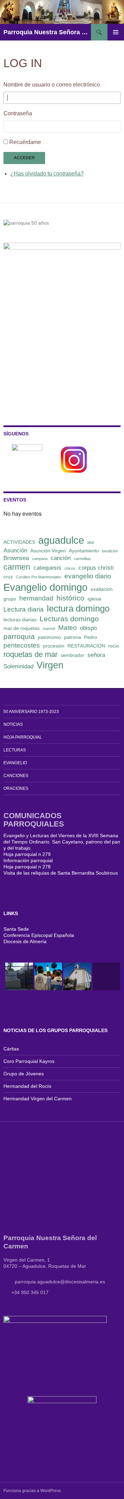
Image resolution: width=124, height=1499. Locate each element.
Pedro (90, 637)
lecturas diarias (20, 619)
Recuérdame (25, 142)
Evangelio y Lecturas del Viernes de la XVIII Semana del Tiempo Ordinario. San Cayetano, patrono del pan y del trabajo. (61, 842)
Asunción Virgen (48, 550)
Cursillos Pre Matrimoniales (38, 577)
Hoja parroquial (22, 737)
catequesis (47, 568)
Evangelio (15, 762)
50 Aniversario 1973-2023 (31, 711)
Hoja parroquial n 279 (27, 854)
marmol (49, 628)
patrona (72, 637)
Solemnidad (18, 666)
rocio (113, 646)
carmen (16, 566)
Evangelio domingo (45, 587)
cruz (8, 576)
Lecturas (14, 750)
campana (40, 559)
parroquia (19, 636)
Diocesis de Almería (24, 941)
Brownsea (16, 558)
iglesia (94, 599)
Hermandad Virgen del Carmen (37, 1098)
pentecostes (21, 645)
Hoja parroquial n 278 (27, 866)
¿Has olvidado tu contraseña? (47, 174)
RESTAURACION (86, 646)
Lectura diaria (23, 609)
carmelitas (82, 559)
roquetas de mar (30, 654)
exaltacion (102, 589)
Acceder (24, 157)
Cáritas (11, 1048)
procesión (53, 646)
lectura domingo (78, 608)
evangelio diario (87, 576)
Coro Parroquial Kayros (28, 1061)
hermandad (36, 598)
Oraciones (15, 788)
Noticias (13, 724)
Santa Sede (16, 929)
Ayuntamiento (84, 550)
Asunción (15, 550)
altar (90, 542)
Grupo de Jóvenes (23, 1073)
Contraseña (17, 113)
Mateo (67, 627)
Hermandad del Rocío (27, 1086)
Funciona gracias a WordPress (32, 1490)
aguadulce (61, 540)
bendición (110, 551)
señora (96, 655)
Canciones (15, 775)
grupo (9, 599)
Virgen (50, 665)
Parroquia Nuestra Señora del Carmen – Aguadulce (47, 32)
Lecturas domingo (69, 619)
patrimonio (49, 637)
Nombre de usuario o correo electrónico (51, 85)
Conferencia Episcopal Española (38, 935)
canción (61, 558)
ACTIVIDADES (19, 542)
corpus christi (96, 568)
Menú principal (115, 32)
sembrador (72, 655)
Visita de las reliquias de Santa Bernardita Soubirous (60, 873)
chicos (69, 568)
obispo (88, 628)
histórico (70, 598)
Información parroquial (28, 860)
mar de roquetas (21, 628)
